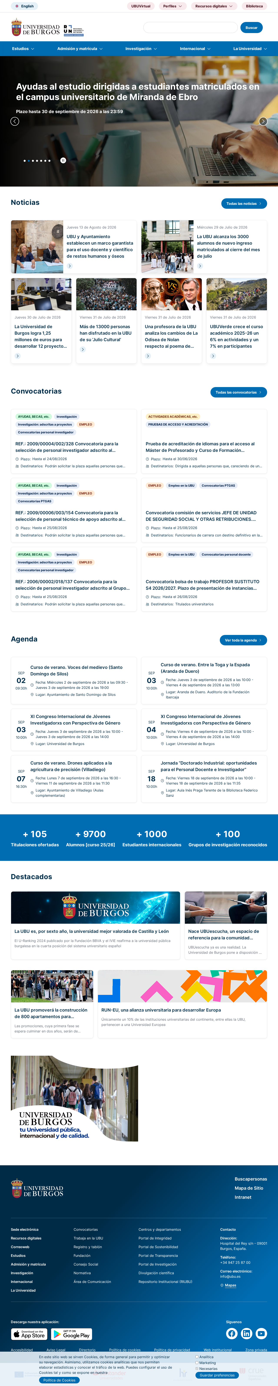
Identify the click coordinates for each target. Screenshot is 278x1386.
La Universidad (247, 48)
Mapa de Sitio (249, 1188)
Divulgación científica (156, 1273)
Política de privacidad (172, 1350)
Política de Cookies (59, 1380)
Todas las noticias (242, 203)
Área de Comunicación (92, 1281)
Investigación (138, 48)
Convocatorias (86, 1229)
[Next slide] (263, 121)
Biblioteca (254, 6)
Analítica (206, 1357)
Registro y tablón (88, 1247)
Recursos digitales (26, 1238)
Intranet (243, 1197)
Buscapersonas (251, 1179)
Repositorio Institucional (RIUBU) (165, 1281)
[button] (24, 161)
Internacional (192, 48)
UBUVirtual (140, 6)
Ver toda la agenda (241, 640)
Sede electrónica (24, 1229)
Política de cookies (125, 1350)
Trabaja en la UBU (88, 1238)
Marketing (207, 1363)
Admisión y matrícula (77, 48)
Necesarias (208, 1368)
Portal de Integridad (155, 1238)
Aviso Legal (55, 1350)
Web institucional (218, 1350)
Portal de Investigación (158, 1264)
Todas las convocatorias (236, 392)
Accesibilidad (22, 1350)
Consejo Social (86, 1264)
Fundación (82, 1255)
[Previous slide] (14, 121)
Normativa (82, 1273)
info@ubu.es (230, 1276)
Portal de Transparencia (158, 1255)
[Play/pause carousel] (63, 161)
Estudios (20, 48)
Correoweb (20, 1247)
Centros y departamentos (160, 1229)
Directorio (87, 1350)
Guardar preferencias (217, 1375)
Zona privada (256, 1350)
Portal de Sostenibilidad (158, 1247)
